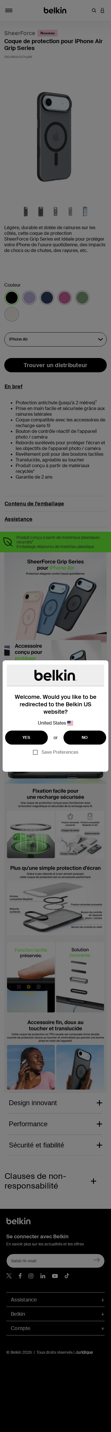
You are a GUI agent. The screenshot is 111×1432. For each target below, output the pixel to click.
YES (26, 737)
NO (85, 737)
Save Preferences (60, 752)
